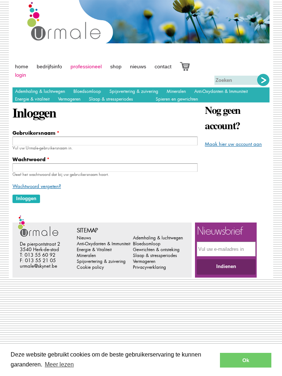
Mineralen (176, 91)
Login (20, 75)
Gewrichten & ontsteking (156, 249)
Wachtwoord (30, 159)
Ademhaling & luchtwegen (40, 91)
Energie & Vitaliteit (94, 249)
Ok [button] (245, 360)
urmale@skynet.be (38, 266)
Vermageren (69, 99)
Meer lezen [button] (59, 364)
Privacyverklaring (149, 267)
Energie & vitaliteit (32, 99)
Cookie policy (90, 267)
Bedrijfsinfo (49, 66)
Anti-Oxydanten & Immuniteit (221, 91)
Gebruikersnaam (35, 133)
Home (21, 66)
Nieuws (138, 66)
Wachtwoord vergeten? (36, 186)
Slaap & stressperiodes (111, 99)
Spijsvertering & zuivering (133, 91)
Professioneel (86, 66)
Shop (116, 66)
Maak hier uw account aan (233, 144)
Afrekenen (193, 65)
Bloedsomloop (87, 91)
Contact (163, 66)
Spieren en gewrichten (177, 99)
